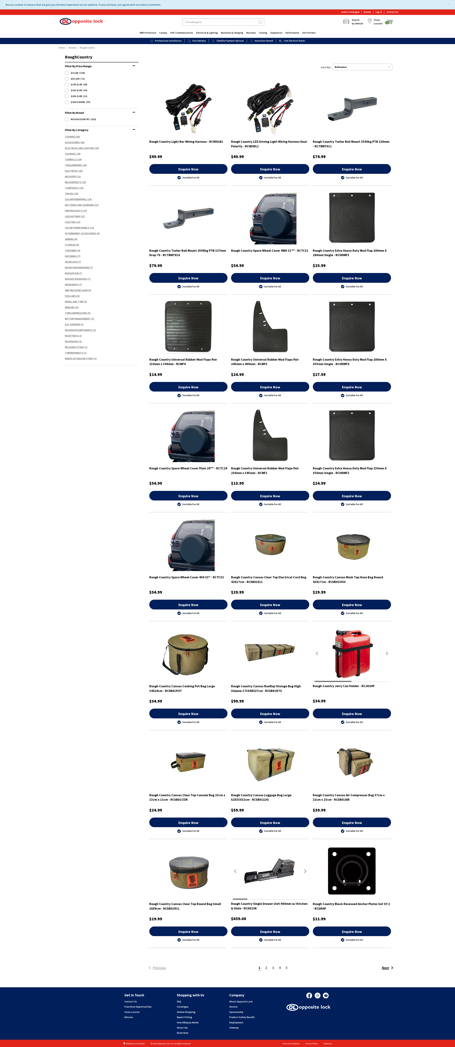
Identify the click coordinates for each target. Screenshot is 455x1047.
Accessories (72, 142)
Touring (263, 32)
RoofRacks (71, 341)
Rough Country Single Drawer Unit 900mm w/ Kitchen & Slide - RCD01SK (269, 906)
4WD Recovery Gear (76, 290)
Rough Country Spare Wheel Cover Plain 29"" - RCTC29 (188, 468)
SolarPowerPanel (76, 199)
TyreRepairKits (74, 352)
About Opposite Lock (241, 1001)
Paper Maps (71, 284)
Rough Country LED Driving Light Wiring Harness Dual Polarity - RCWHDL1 (269, 144)
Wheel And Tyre (74, 301)
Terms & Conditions (291, 1043)
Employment (236, 1022)
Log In (379, 12)
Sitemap (234, 1027)
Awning (69, 239)
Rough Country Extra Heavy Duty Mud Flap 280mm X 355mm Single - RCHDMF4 (350, 361)
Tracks (69, 193)
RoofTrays (71, 335)
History (233, 1006)
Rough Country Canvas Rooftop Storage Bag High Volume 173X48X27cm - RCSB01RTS (266, 688)
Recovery (251, 32)
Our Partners (309, 32)
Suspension (276, 32)
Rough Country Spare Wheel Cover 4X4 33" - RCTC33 (186, 577)
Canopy (163, 32)
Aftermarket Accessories (80, 233)
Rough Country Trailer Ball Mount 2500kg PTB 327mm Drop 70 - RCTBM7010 (187, 252)
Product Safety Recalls (242, 1017)
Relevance (341, 67)
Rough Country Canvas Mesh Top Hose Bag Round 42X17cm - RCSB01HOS (348, 579)
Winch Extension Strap (79, 358)
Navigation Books (76, 278)
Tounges (70, 153)
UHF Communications (181, 32)
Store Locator (132, 1012)
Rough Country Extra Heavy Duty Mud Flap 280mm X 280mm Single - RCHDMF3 (350, 252)
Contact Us (392, 12)
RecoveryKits (73, 182)
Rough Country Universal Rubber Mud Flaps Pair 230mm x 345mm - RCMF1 (265, 470)
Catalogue (182, 1006)
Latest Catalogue (350, 12)
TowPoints (72, 187)
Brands (367, 12)
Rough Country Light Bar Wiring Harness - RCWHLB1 (186, 142)
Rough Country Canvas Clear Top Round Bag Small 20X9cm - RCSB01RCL (185, 906)
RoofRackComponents (78, 330)
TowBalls (71, 159)
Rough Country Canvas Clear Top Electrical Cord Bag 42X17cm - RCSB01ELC (268, 579)
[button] (316, 653)
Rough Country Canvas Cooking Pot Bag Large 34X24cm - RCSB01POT (182, 688)
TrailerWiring (73, 165)
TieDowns (71, 250)
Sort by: (326, 67)
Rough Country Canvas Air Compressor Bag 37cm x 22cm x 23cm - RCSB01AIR (349, 797)
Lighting (70, 222)
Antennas (71, 256)
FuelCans (70, 296)
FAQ (179, 1001)
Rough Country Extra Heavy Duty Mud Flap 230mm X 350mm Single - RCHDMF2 (350, 470)
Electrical (71, 170)
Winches (70, 307)
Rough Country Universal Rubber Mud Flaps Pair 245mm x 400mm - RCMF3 (265, 361)
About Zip (182, 1027)
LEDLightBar (72, 216)
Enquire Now (188, 169)
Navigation (72, 273)
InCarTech (71, 261)
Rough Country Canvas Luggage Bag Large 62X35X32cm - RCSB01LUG (261, 797)
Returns (128, 1017)
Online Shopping (186, 1012)
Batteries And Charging (79, 205)
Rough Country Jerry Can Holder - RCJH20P (343, 686)
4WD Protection (148, 32)
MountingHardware (77, 267)
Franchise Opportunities (138, 1006)
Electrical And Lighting (79, 148)
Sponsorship (236, 1012)
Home (62, 47)
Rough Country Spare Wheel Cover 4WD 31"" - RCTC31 (269, 250)
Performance (292, 32)
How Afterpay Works (188, 1022)
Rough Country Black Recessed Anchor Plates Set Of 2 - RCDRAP (351, 906)
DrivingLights (73, 210)
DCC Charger (72, 324)
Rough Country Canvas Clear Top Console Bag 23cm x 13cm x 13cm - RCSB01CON (187, 797)
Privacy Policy (312, 1043)
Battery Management (77, 318)
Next (385, 967)
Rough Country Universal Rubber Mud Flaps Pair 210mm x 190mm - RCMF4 (183, 361)
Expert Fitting (184, 1017)
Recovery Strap (74, 347)
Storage (70, 244)
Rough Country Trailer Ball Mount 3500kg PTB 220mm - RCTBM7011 (351, 144)
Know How (182, 1032)
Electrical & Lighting (207, 32)
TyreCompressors (76, 313)
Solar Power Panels (77, 227)
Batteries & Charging (232, 32)
